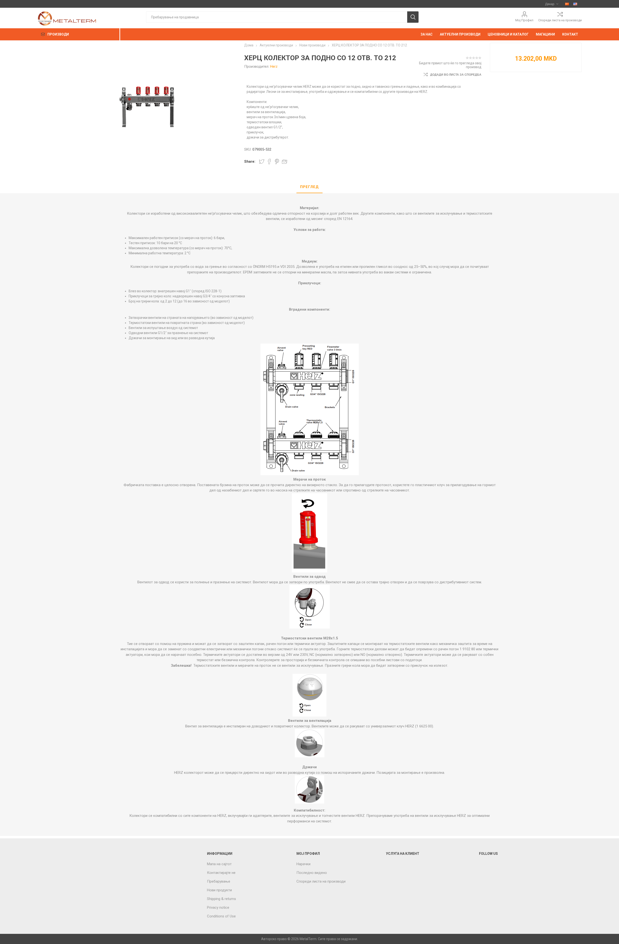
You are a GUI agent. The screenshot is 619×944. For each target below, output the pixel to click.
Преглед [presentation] (309, 187)
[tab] (309, 187)
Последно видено (311, 873)
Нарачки (303, 864)
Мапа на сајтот (219, 864)
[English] (575, 4)
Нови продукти (219, 890)
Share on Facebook (269, 161)
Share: (249, 161)
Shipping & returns (221, 899)
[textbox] (276, 17)
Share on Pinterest (277, 161)
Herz (274, 66)
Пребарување (218, 881)
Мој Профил (524, 20)
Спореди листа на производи (560, 20)
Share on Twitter (261, 161)
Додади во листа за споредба (455, 74)
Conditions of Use (221, 916)
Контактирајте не (221, 873)
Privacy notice (218, 907)
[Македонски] (567, 4)
